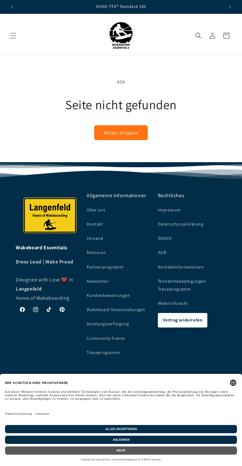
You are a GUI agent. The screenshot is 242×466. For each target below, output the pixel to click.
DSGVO (165, 238)
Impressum (169, 210)
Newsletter (98, 281)
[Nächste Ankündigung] (230, 7)
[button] (13, 36)
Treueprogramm (103, 352)
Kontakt (95, 224)
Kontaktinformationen (181, 267)
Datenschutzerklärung (181, 224)
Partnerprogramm (105, 267)
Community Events (106, 338)
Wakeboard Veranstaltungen (116, 309)
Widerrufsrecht (173, 303)
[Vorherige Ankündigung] (12, 7)
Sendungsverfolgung (108, 324)
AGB (162, 252)
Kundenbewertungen (108, 295)
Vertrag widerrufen (183, 320)
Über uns (96, 210)
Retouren (96, 252)
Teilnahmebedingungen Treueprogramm (182, 285)
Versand (95, 238)
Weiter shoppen (121, 133)
